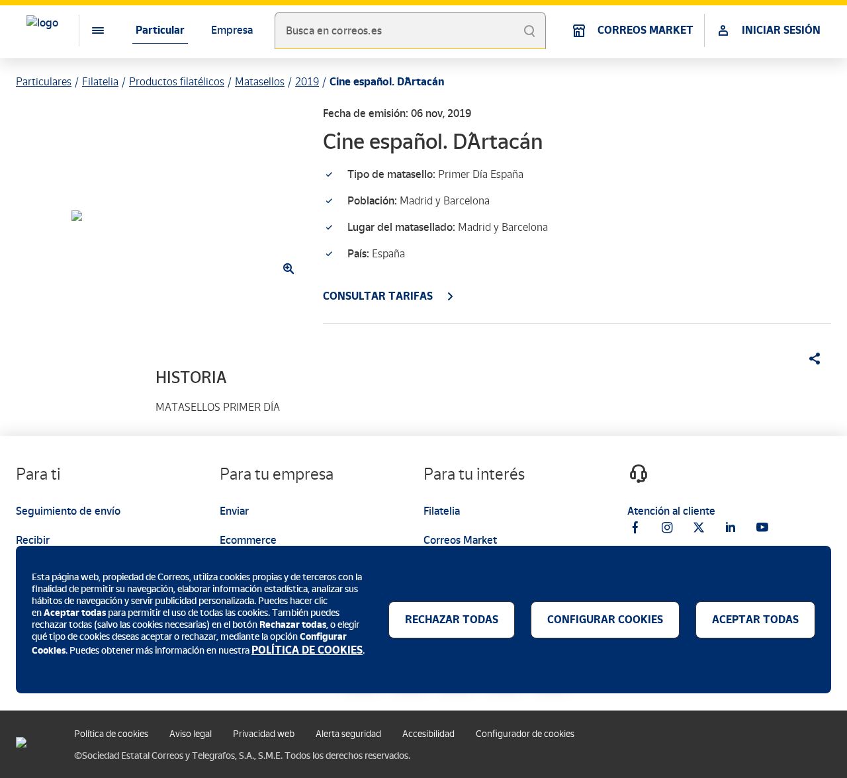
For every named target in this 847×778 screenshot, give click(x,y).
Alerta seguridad (348, 734)
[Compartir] (810, 358)
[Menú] (87, 30)
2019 (307, 81)
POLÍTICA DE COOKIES (307, 650)
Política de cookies (111, 734)
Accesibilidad (428, 734)
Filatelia (100, 81)
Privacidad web (263, 734)
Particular (160, 30)
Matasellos (260, 81)
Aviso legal (190, 734)
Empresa (232, 30)
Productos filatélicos (176, 81)
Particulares (43, 81)
